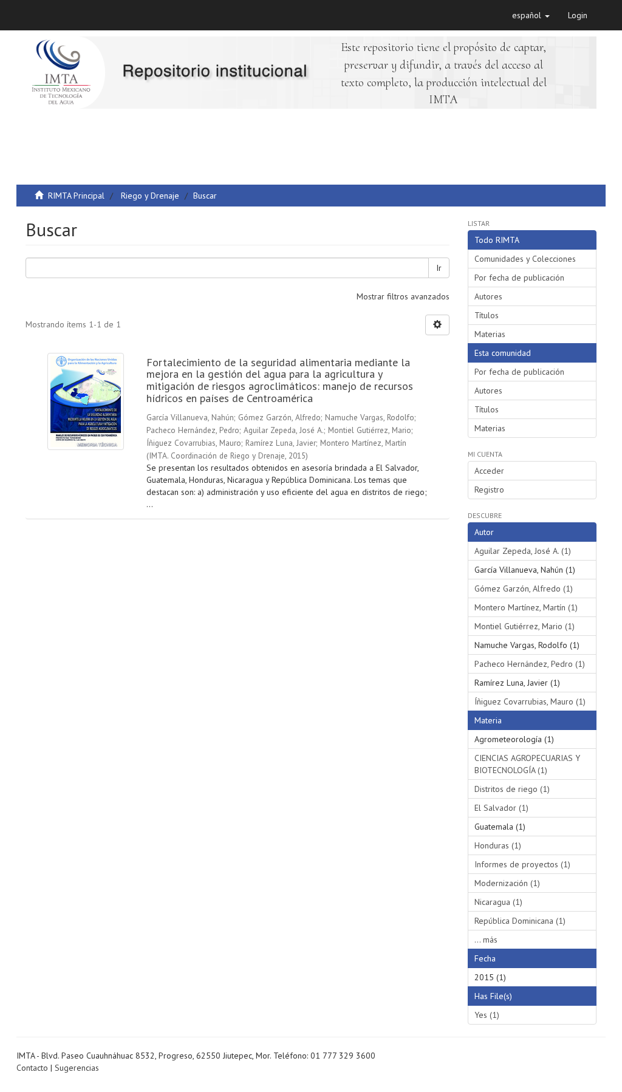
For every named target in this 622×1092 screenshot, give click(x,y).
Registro (489, 489)
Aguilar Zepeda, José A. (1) (522, 550)
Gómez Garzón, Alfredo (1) (523, 588)
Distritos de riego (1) (512, 788)
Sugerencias (77, 1067)
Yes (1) (486, 1014)
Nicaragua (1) (498, 901)
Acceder (489, 470)
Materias (489, 334)
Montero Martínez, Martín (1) (526, 607)
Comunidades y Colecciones (525, 258)
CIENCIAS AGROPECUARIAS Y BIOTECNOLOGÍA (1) (527, 764)
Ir (439, 267)
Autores (488, 296)
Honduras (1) (497, 845)
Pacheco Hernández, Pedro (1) (529, 663)
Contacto (32, 1067)
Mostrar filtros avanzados (403, 296)
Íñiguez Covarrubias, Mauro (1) (530, 701)
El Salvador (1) (501, 807)
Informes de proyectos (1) (522, 864)
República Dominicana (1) (520, 920)
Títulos (486, 315)
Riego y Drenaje (150, 195)
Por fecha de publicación (519, 277)
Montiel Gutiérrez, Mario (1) (524, 626)
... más (485, 939)
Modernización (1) (507, 883)
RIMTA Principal (76, 195)
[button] (531, 15)
